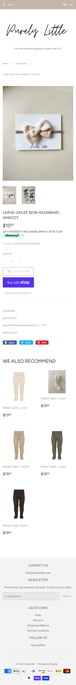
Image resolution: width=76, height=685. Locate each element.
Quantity (7, 253)
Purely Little (29, 663)
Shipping (8, 243)
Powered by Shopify (48, 663)
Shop (38, 615)
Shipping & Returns (38, 625)
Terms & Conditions (38, 630)
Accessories (21, 63)
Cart (70, 4)
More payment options (18, 292)
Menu (10, 4)
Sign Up (66, 596)
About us (38, 620)
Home (6, 63)
